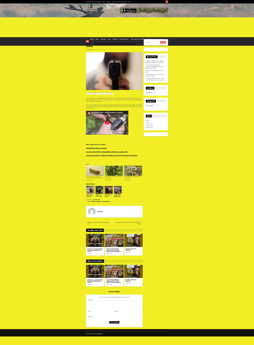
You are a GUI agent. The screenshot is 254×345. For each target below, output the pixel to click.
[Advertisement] (127, 27)
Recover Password (122, 1)
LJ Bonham (89, 49)
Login (103, 1)
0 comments (102, 49)
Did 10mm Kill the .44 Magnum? (131, 249)
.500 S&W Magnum (106, 201)
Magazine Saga (99, 333)
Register (108, 1)
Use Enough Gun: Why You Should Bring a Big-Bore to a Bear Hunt (107, 152)
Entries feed (148, 123)
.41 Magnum (92, 201)
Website (90, 316)
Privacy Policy (89, 1)
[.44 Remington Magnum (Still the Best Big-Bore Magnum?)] (133, 171)
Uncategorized (96, 199)
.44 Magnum (98, 201)
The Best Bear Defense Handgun (96, 148)
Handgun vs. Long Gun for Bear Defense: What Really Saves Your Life (95, 250)
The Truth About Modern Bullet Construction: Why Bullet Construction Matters (113, 250)
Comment (90, 300)
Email (116, 311)
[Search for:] (152, 42)
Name (89, 311)
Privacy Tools (97, 1)
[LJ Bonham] (92, 212)
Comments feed (149, 125)
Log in (147, 122)
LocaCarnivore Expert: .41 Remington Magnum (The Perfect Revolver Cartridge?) (111, 155)
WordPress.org (149, 127)
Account (114, 1)
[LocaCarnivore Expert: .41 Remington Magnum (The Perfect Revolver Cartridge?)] (95, 171)
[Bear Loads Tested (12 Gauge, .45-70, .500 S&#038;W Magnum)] (114, 171)
